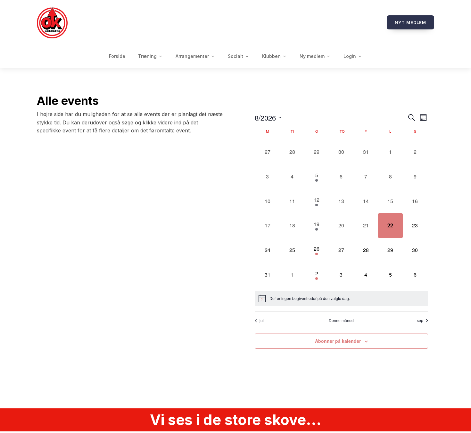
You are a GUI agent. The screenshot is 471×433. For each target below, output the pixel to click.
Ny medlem (312, 56)
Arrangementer (192, 56)
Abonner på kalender (338, 341)
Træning (147, 56)
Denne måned (341, 320)
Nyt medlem (410, 22)
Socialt (235, 56)
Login (349, 56)
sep (420, 320)
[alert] (341, 298)
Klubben (271, 56)
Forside (117, 56)
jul (262, 320)
